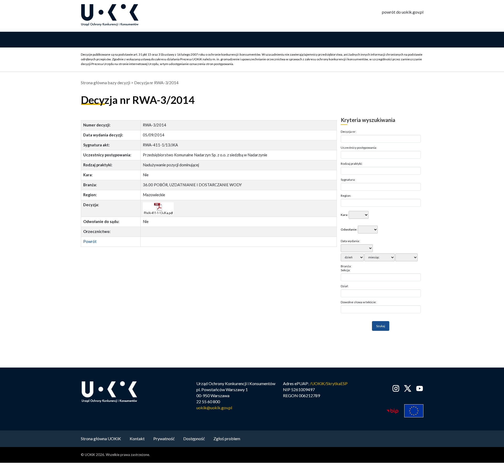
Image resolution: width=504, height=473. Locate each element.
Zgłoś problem (226, 438)
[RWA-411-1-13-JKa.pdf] (158, 208)
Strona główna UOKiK (101, 438)
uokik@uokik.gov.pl (214, 407)
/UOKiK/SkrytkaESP (329, 383)
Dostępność (194, 438)
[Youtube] (418, 388)
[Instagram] (396, 388)
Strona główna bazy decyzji (105, 82)
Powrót (90, 241)
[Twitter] (408, 388)
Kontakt (137, 438)
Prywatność (164, 438)
